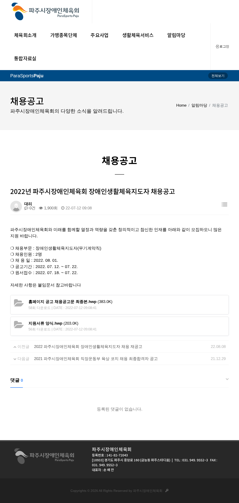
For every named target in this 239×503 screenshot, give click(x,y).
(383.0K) (70, 301)
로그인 (224, 46)
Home (181, 105)
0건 (31, 208)
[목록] (224, 205)
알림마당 (199, 105)
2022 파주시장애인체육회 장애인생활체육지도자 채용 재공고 (88, 346)
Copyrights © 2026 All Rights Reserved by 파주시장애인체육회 (117, 491)
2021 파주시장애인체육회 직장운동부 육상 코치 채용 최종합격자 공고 (96, 359)
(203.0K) (53, 323)
